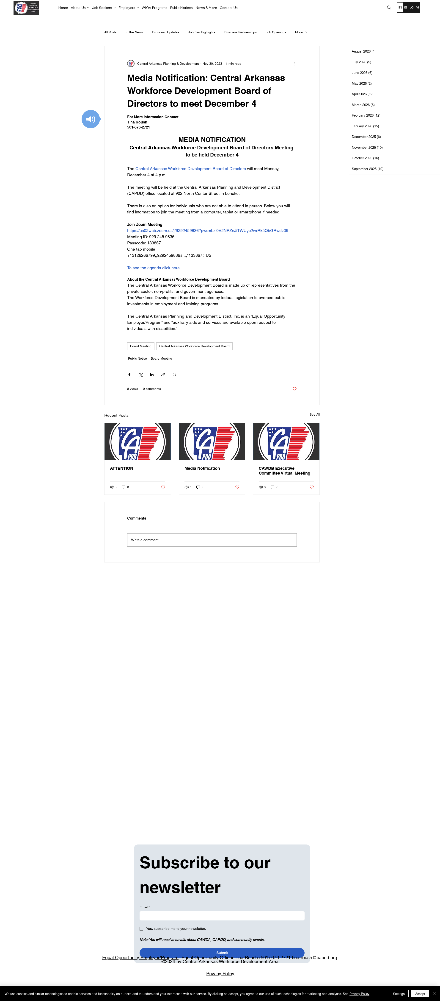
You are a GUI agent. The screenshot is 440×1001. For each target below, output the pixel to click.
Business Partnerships (240, 32)
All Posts (110, 32)
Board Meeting (140, 346)
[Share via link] (163, 374)
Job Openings (276, 32)
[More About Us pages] (88, 7)
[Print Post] (174, 374)
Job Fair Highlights (201, 32)
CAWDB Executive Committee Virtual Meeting (284, 470)
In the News (134, 32)
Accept (420, 993)
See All (315, 414)
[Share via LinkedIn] (152, 374)
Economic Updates (165, 32)
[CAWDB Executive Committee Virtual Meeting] (286, 441)
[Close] (434, 993)
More (299, 32)
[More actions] (294, 63)
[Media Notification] (212, 441)
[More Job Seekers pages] (114, 7)
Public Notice (137, 358)
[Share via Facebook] (129, 374)
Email (145, 907)
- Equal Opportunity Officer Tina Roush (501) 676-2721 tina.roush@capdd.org (219, 957)
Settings (399, 993)
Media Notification (202, 468)
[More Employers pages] (138, 7)
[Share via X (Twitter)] (140, 374)
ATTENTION (121, 468)
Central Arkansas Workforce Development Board (194, 346)
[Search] (389, 7)
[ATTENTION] (137, 441)
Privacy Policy (220, 973)
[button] (91, 119)
